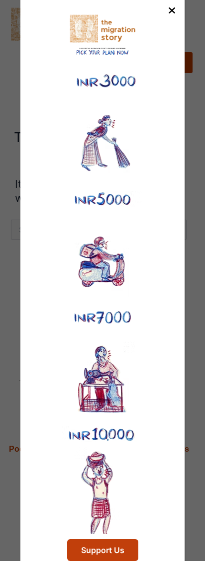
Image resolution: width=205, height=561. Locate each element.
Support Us (102, 550)
